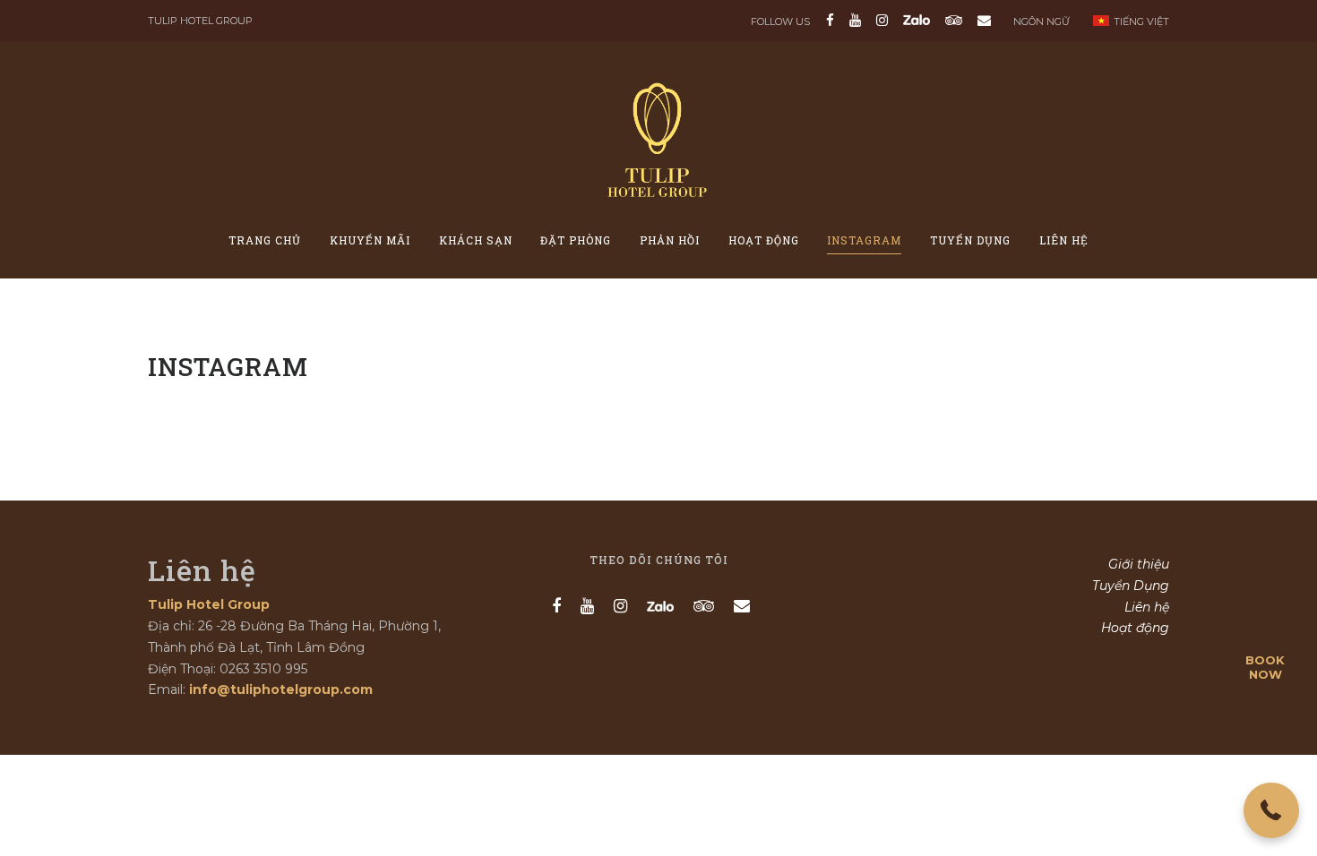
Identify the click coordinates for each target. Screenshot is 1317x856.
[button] (1271, 810)
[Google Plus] (916, 20)
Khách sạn (475, 240)
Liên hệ (1064, 240)
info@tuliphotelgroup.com (281, 689)
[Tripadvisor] (953, 20)
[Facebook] (830, 20)
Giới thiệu (1138, 564)
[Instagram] (882, 20)
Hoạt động (763, 240)
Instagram (864, 240)
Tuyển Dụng (970, 240)
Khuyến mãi (370, 240)
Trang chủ (264, 240)
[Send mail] (981, 20)
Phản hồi (670, 240)
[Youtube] (855, 20)
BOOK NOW (1265, 667)
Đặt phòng (575, 240)
